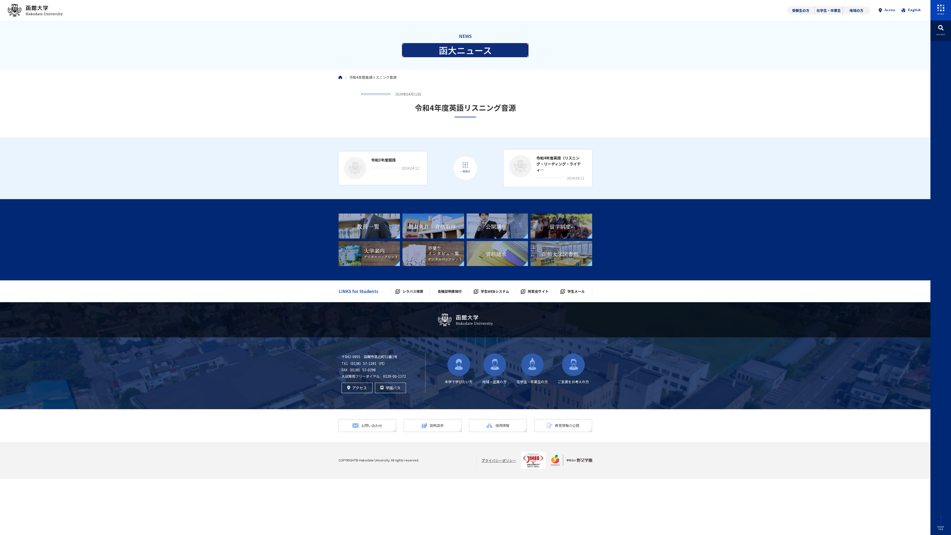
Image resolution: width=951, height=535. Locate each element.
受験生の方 (800, 10)
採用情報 (502, 425)
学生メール (576, 291)
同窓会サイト (538, 291)
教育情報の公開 (567, 425)
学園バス (393, 387)
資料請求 (437, 425)
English (914, 10)
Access (889, 10)
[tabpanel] (369, 226)
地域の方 (856, 10)
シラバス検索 (412, 291)
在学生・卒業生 (829, 10)
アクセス (359, 387)
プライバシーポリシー (498, 460)
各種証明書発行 (450, 291)
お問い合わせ (371, 425)
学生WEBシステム (495, 291)
